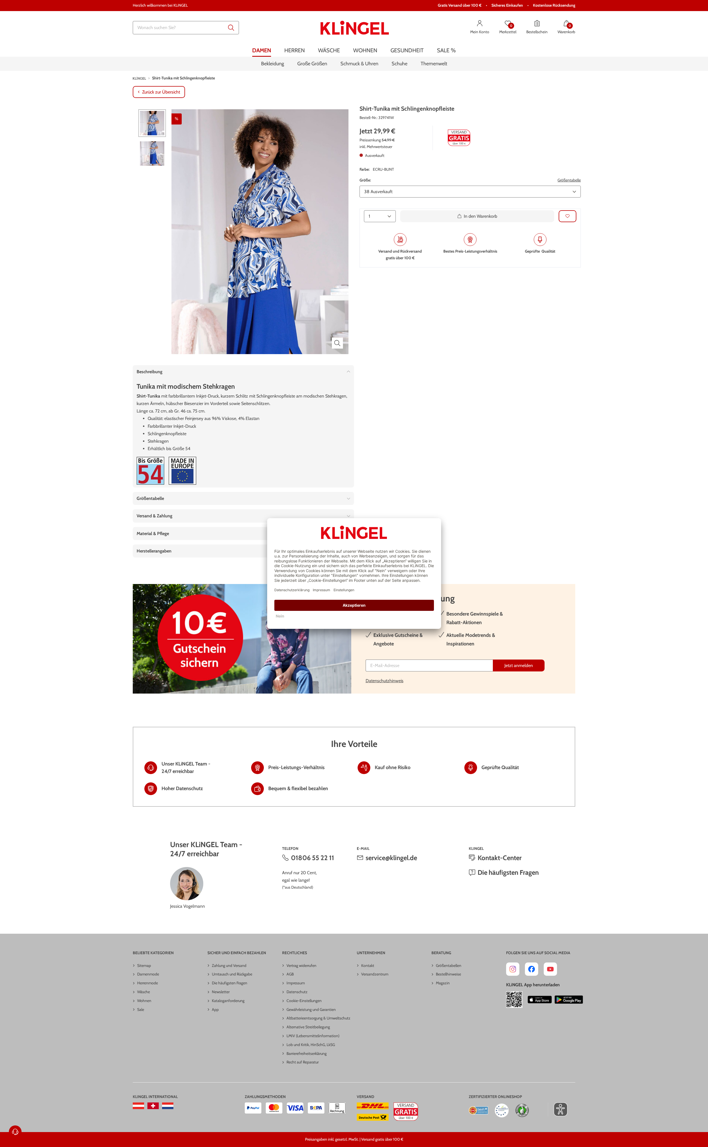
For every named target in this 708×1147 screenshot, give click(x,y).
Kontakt (367, 965)
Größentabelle (569, 179)
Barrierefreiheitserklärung (307, 1053)
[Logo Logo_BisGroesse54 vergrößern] (150, 471)
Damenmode (148, 974)
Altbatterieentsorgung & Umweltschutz (318, 1018)
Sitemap (144, 965)
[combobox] (186, 27)
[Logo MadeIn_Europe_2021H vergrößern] (182, 471)
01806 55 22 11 (312, 858)
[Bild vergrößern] (337, 343)
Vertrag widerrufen (301, 965)
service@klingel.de (391, 858)
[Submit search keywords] (231, 27)
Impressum (296, 982)
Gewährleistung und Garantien (311, 1009)
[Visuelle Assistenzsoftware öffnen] (558, 1109)
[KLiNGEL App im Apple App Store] (540, 999)
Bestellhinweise (448, 974)
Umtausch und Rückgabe (232, 974)
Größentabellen (448, 965)
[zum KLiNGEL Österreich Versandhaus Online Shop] (138, 1105)
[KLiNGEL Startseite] (355, 28)
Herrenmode (147, 982)
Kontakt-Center (500, 858)
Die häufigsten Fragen (508, 872)
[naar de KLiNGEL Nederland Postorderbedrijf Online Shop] (167, 1105)
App (215, 1009)
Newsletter (221, 991)
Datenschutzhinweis (385, 680)
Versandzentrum (374, 974)
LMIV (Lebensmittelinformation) (313, 1035)
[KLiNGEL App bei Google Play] (569, 999)
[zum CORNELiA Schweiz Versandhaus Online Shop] (153, 1105)
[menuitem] (262, 50)
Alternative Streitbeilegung (308, 1026)
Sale (140, 1009)
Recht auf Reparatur (303, 1062)
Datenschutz (297, 991)
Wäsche (143, 991)
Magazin (443, 982)
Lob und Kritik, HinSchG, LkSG (311, 1044)
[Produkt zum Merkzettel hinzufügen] (567, 216)
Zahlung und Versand (229, 965)
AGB (290, 974)
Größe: (365, 179)
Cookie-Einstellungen (304, 1000)
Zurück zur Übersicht (161, 92)
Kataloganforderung (228, 1000)
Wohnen (144, 1000)
